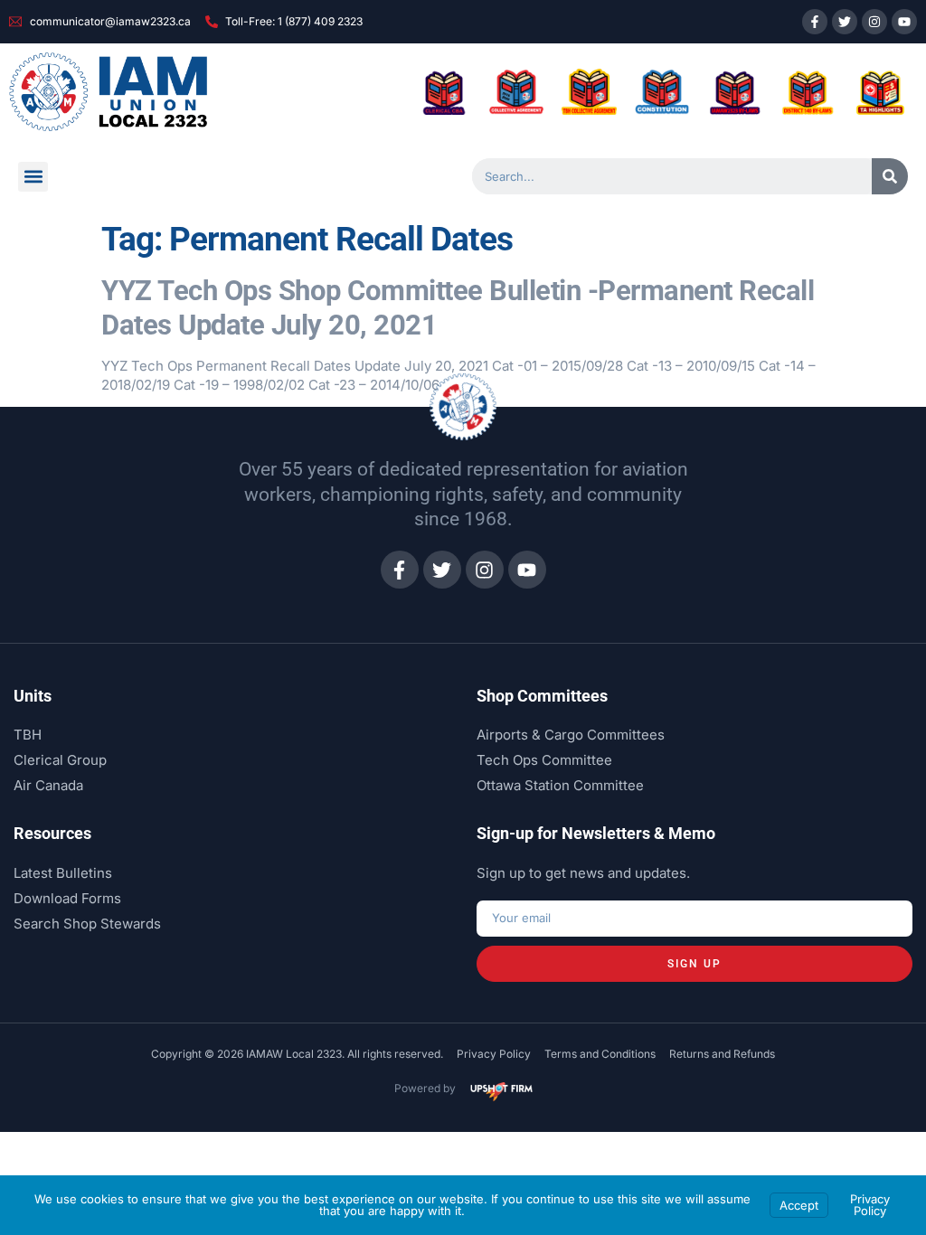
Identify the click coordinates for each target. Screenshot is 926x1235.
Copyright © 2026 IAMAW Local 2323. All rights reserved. (297, 1054)
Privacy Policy (494, 1054)
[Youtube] (904, 21)
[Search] (890, 176)
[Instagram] (874, 21)
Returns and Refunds (722, 1054)
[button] (33, 177)
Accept (799, 1205)
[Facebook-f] (814, 21)
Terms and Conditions (600, 1054)
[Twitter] (844, 21)
